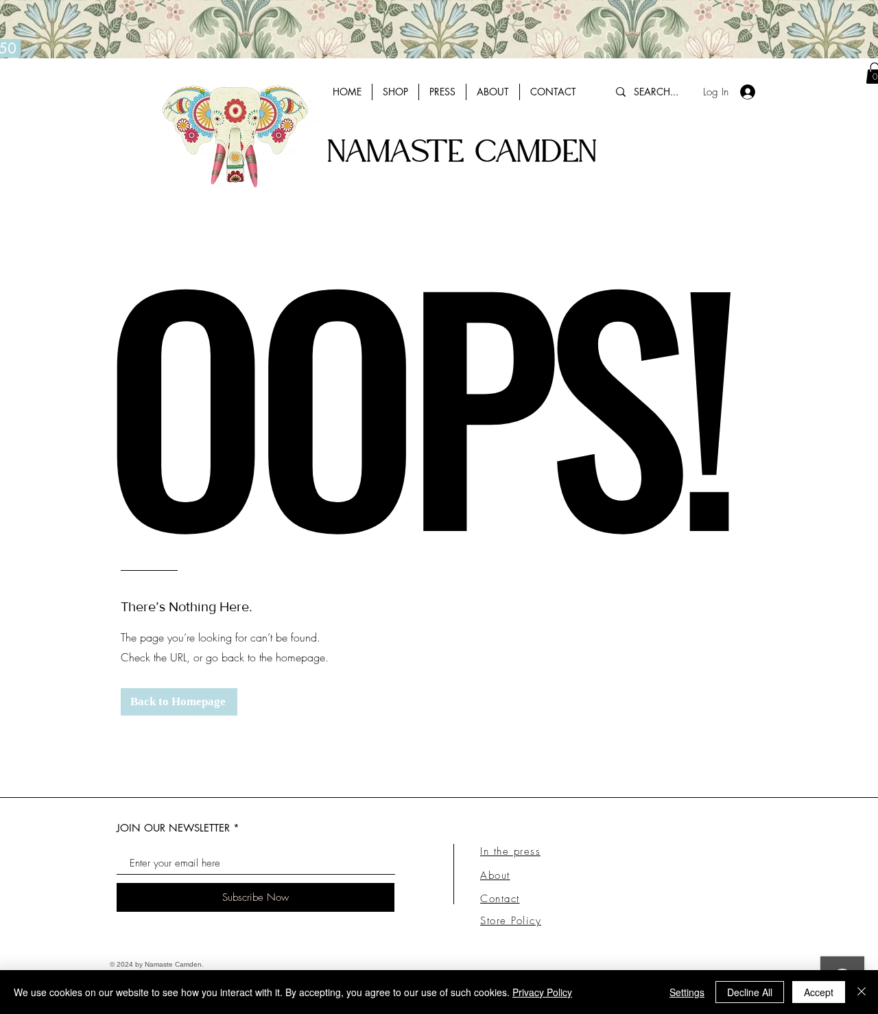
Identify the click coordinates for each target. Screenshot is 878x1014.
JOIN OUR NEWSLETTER (173, 828)
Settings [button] (686, 992)
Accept (818, 992)
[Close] (861, 992)
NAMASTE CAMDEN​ (462, 152)
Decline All (749, 992)
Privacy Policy (542, 992)
